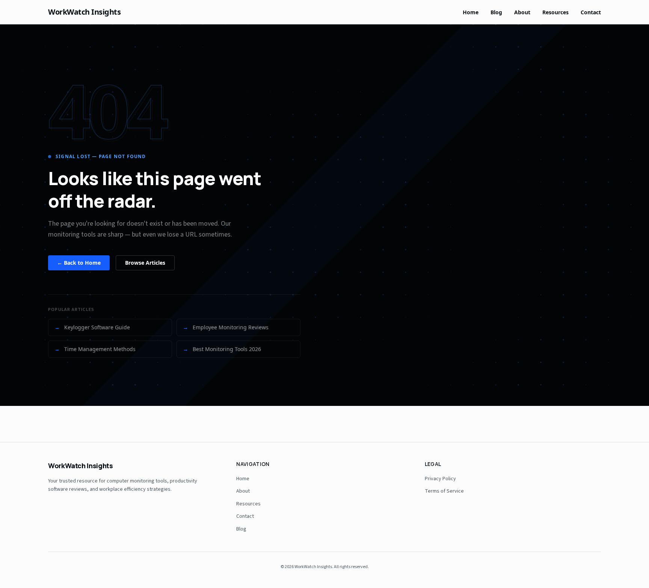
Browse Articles (145, 262)
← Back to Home (79, 262)
